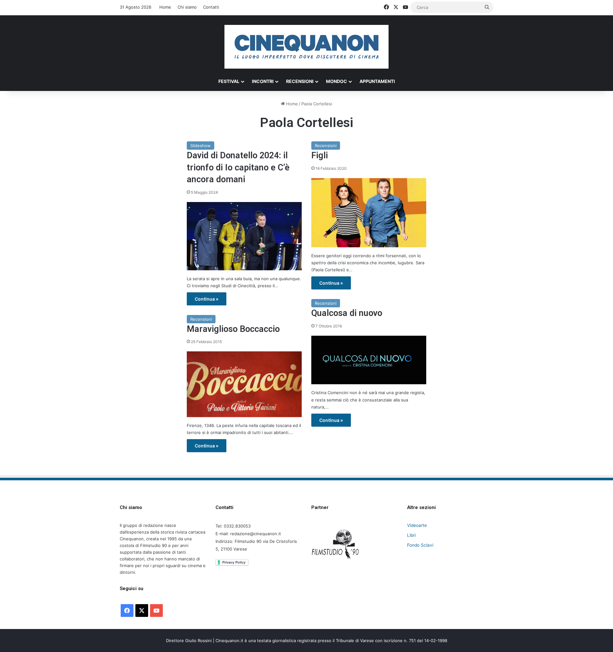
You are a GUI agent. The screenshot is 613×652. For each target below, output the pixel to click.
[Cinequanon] (306, 47)
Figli (319, 155)
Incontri (263, 81)
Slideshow (200, 145)
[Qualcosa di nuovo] (368, 360)
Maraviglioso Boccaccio (233, 329)
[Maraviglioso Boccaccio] (244, 384)
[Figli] (368, 212)
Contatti (211, 7)
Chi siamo (187, 7)
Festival (228, 81)
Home (165, 7)
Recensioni (300, 81)
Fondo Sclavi (420, 545)
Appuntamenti (377, 81)
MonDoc (336, 81)
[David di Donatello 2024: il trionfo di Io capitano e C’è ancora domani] (244, 236)
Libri (411, 535)
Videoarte (417, 525)
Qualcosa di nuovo (346, 313)
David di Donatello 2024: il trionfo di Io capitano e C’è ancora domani (238, 167)
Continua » (206, 299)
